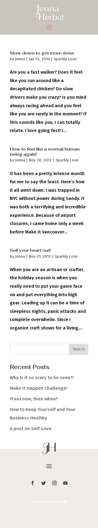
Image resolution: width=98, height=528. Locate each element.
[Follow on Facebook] (32, 483)
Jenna (20, 59)
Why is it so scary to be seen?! (42, 377)
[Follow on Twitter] (43, 483)
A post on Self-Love (30, 428)
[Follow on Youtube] (65, 483)
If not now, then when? (34, 399)
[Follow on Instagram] (54, 483)
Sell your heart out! (30, 250)
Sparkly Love (65, 59)
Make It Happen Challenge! (38, 388)
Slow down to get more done (42, 53)
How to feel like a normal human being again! (45, 151)
